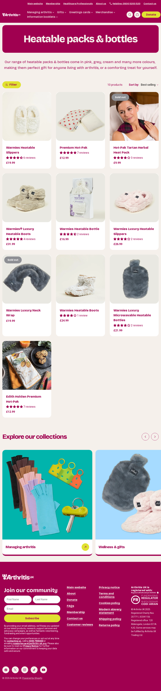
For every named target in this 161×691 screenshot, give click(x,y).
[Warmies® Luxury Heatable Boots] (26, 197)
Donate (151, 14)
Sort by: (134, 84)
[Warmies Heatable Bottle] (80, 197)
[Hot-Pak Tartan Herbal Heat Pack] (134, 116)
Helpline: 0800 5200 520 (126, 3)
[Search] (130, 14)
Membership (53, 3)
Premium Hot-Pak (73, 147)
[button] (14, 157)
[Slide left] (145, 436)
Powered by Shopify (32, 678)
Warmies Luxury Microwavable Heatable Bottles (132, 315)
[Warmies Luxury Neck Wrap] (26, 279)
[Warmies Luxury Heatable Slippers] (134, 197)
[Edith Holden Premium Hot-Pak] (26, 365)
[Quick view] (46, 99)
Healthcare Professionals (78, 3)
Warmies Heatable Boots (79, 310)
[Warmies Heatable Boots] (80, 279)
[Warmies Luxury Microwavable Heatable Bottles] (134, 279)
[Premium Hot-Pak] (80, 116)
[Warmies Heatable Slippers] (26, 116)
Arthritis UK (15, 678)
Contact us (150, 3)
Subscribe (32, 618)
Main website (35, 3)
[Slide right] (155, 436)
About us (101, 3)
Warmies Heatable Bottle (79, 229)
